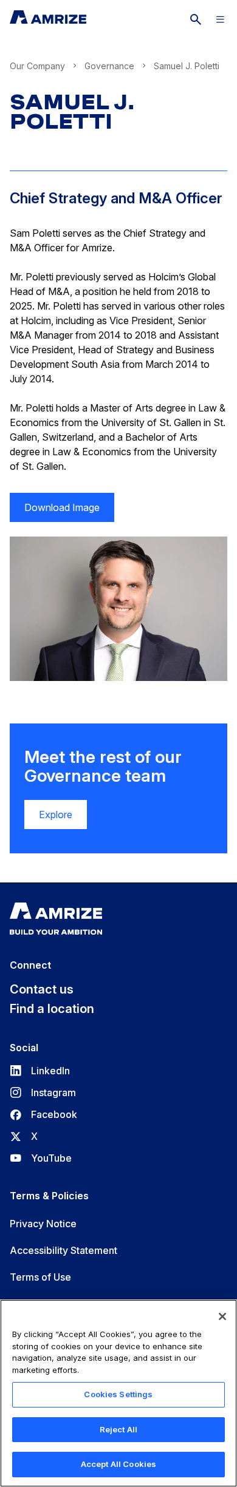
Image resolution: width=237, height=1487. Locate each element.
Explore (55, 814)
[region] (118, 1393)
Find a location (52, 1008)
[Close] (222, 1316)
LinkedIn (40, 1071)
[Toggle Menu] (220, 19)
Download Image (55, 511)
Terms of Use (40, 1277)
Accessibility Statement (63, 1250)
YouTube (41, 1158)
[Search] (195, 19)
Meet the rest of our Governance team (103, 766)
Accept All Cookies (118, 1464)
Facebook (43, 1114)
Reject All (118, 1429)
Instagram (43, 1092)
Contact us (42, 989)
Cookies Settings (118, 1394)
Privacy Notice (43, 1224)
